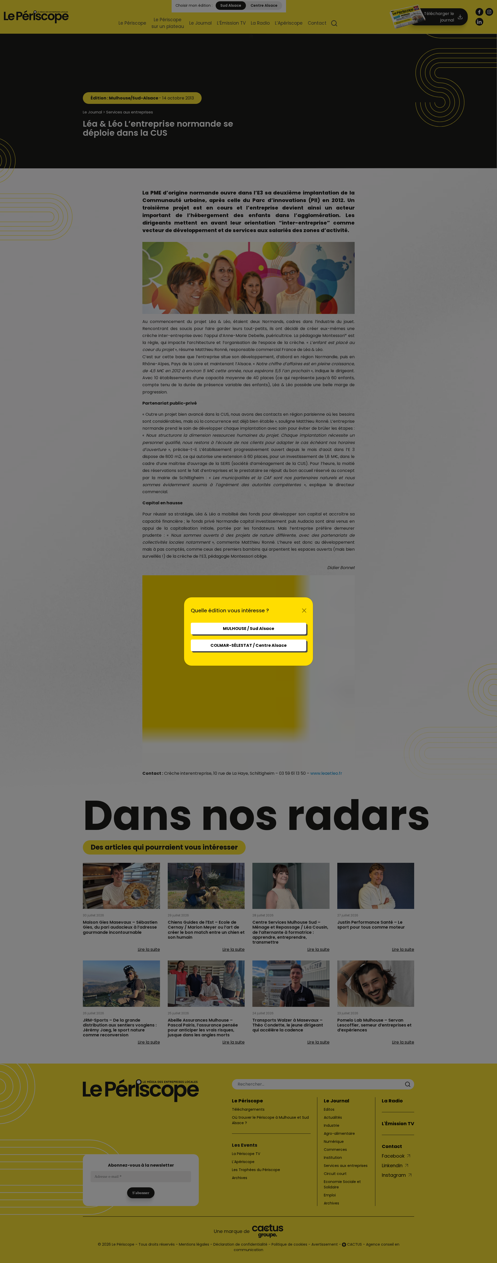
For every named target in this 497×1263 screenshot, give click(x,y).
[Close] (304, 610)
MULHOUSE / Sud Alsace (248, 629)
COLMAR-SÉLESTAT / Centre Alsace (248, 645)
